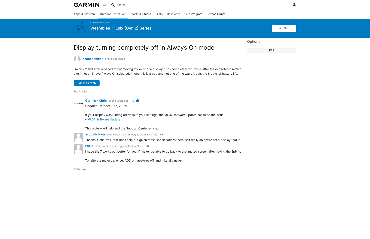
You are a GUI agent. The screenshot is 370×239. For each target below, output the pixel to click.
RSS (271, 50)
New (286, 28)
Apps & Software (85, 14)
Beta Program (193, 14)
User (294, 4)
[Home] (87, 5)
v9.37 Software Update (103, 119)
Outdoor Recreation (112, 14)
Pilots (159, 14)
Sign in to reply (86, 83)
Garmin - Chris (96, 100)
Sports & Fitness (140, 14)
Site (104, 4)
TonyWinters (135, 146)
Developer (173, 14)
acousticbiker (93, 59)
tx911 (89, 146)
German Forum (215, 14)
